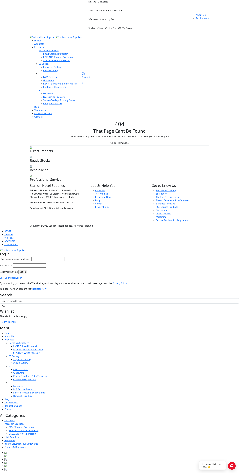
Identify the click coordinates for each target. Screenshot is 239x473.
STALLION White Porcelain (56, 60)
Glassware (48, 80)
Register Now (39, 288)
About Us (201, 14)
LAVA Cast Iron (50, 77)
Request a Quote (43, 113)
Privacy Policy (102, 206)
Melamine (48, 93)
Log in (23, 271)
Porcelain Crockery (49, 50)
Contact (38, 116)
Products (39, 47)
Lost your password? (11, 277)
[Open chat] (232, 466)
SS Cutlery (44, 63)
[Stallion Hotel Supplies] (56, 37)
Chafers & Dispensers (54, 86)
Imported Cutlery (52, 67)
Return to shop (8, 321)
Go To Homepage (119, 142)
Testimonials (202, 18)
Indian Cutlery (50, 70)
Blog (36, 106)
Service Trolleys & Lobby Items (59, 100)
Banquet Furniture (52, 103)
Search (5, 306)
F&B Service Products (54, 96)
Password (6, 265)
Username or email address (15, 259)
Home (37, 40)
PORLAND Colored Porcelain (58, 57)
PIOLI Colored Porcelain (55, 53)
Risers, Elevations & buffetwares (60, 83)
